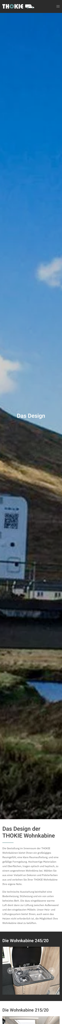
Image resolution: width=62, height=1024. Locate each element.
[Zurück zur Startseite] (18, 6)
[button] (58, 6)
